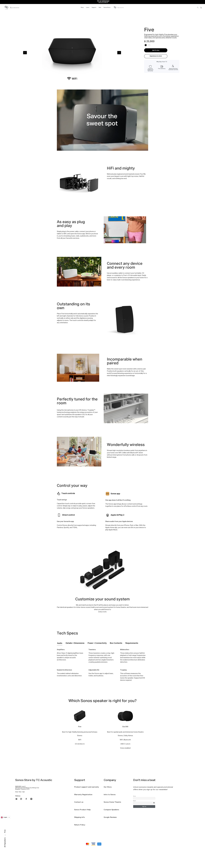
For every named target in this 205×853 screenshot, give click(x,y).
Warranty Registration (83, 795)
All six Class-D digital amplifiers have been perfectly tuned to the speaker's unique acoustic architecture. (70, 656)
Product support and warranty (86, 787)
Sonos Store (107, 7)
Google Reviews (110, 817)
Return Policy (79, 825)
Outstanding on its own (73, 306)
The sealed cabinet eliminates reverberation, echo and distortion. (69, 675)
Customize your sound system (102, 599)
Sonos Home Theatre (112, 802)
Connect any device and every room (124, 265)
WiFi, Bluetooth (125, 740)
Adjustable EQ (93, 670)
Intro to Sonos (109, 795)
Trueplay (123, 670)
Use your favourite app (65, 521)
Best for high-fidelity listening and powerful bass (79, 732)
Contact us (78, 802)
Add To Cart (155, 50)
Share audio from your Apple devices (119, 521)
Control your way (72, 486)
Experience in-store (156, 56)
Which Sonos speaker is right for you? (102, 701)
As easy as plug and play (71, 224)
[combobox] (5, 817)
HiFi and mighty (121, 168)
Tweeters (92, 649)
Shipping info (79, 817)
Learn (87, 7)
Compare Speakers (111, 810)
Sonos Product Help (82, 810)
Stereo (79, 735)
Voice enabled (125, 748)
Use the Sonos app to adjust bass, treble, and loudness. (100, 675)
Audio (59, 643)
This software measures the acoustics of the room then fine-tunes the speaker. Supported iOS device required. (132, 677)
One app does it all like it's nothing (118, 500)
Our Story (108, 787)
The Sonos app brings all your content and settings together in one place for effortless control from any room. (126, 505)
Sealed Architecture (64, 670)
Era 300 (125, 726)
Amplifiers (61, 649)
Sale (100, 7)
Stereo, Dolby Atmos (125, 735)
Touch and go (62, 500)
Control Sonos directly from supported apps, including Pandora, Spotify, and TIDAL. (76, 526)
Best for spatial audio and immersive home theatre (125, 732)
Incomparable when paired (124, 361)
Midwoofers (124, 649)
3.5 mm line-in (80, 744)
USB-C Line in (125, 744)
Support (94, 7)
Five (79, 726)
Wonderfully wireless (126, 445)
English (5, 817)
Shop (82, 7)
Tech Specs (67, 633)
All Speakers (5, 842)
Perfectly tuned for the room (77, 401)
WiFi (79, 740)
